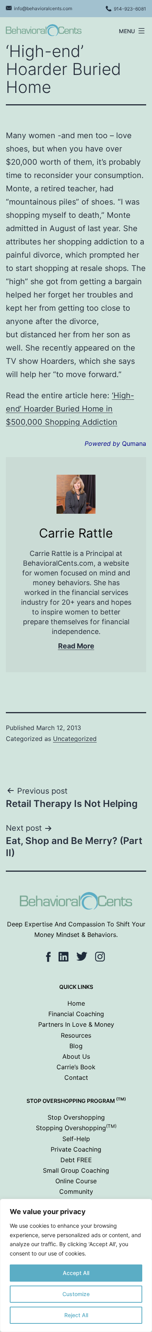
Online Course (76, 1181)
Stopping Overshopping (76, 1128)
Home (76, 1003)
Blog (76, 1046)
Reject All (76, 1315)
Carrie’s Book (76, 1067)
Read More (76, 646)
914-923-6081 (130, 9)
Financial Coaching (76, 1014)
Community (76, 1191)
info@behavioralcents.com (43, 8)
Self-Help (76, 1139)
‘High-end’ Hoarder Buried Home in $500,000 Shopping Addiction (70, 409)
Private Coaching (76, 1149)
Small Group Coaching (76, 1170)
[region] (76, 1265)
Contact (76, 1077)
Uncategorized (75, 739)
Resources (76, 1035)
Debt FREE (76, 1160)
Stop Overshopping (76, 1117)
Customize (76, 1294)
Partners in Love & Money (76, 1024)
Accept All (76, 1273)
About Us (76, 1056)
